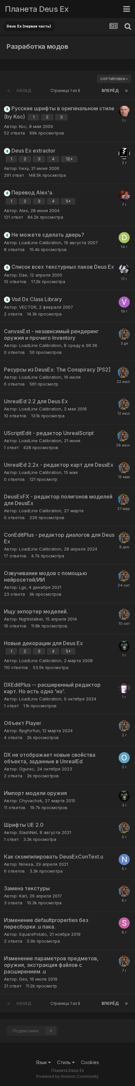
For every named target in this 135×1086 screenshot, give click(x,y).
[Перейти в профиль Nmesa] (124, 859)
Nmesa (26, 864)
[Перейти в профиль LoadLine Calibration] (124, 334)
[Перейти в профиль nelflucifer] (124, 153)
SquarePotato (33, 934)
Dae (23, 275)
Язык (42, 1062)
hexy (24, 168)
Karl (23, 895)
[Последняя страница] (126, 91)
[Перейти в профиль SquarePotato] (124, 923)
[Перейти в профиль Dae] (124, 687)
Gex (23, 979)
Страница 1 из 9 (66, 90)
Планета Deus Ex (37, 9)
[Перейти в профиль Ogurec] (124, 757)
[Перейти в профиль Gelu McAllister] (124, 195)
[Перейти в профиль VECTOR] (124, 302)
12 (68, 158)
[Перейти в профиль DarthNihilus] (124, 237)
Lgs (22, 587)
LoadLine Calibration (40, 242)
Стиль (64, 1062)
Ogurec (26, 768)
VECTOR (27, 307)
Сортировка (113, 79)
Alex (23, 210)
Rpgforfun (29, 730)
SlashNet (28, 832)
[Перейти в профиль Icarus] (124, 269)
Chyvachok (30, 800)
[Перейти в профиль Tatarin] (124, 111)
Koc (23, 126)
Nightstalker (31, 619)
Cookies (90, 1062)
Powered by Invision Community (67, 1076)
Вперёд (110, 90)
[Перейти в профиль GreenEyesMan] (124, 646)
